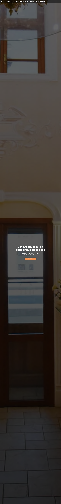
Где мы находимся (31, 1)
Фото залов (26, 1)
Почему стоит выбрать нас (20, 1)
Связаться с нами (42, 1)
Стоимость (37, 1)
